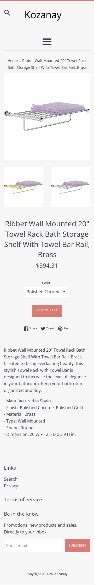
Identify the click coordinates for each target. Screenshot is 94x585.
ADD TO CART (47, 310)
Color (46, 282)
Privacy (11, 486)
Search (10, 479)
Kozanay (61, 573)
